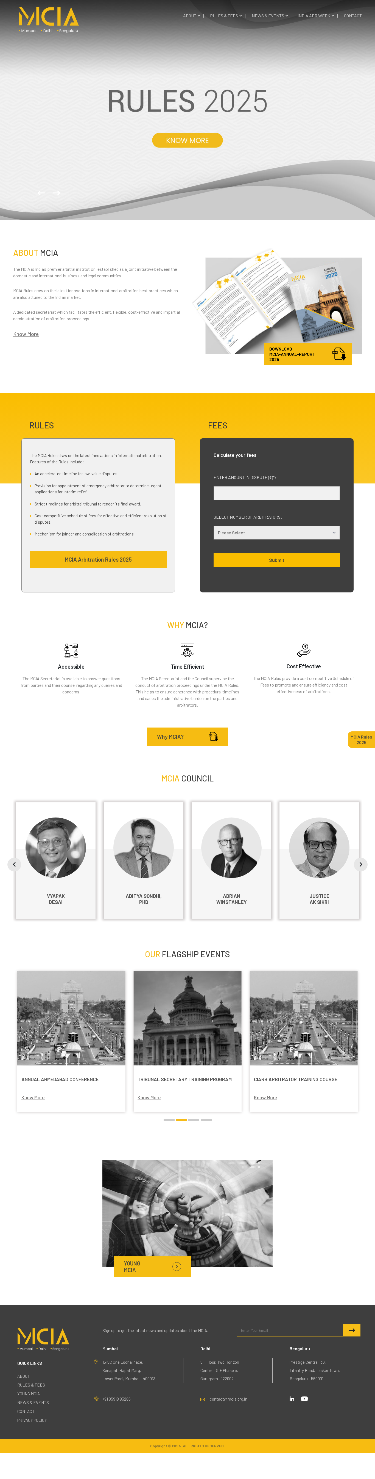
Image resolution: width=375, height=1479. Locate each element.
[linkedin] (292, 1398)
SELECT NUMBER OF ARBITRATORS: (248, 517)
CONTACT (353, 15)
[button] (41, 193)
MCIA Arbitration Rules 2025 (98, 559)
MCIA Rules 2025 (361, 739)
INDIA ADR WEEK (314, 15)
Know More (187, 113)
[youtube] (304, 1398)
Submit (276, 560)
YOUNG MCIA (28, 1393)
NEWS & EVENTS (268, 15)
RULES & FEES (224, 15)
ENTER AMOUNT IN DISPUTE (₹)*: (245, 477)
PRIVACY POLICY (32, 1420)
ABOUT (189, 15)
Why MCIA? (170, 736)
